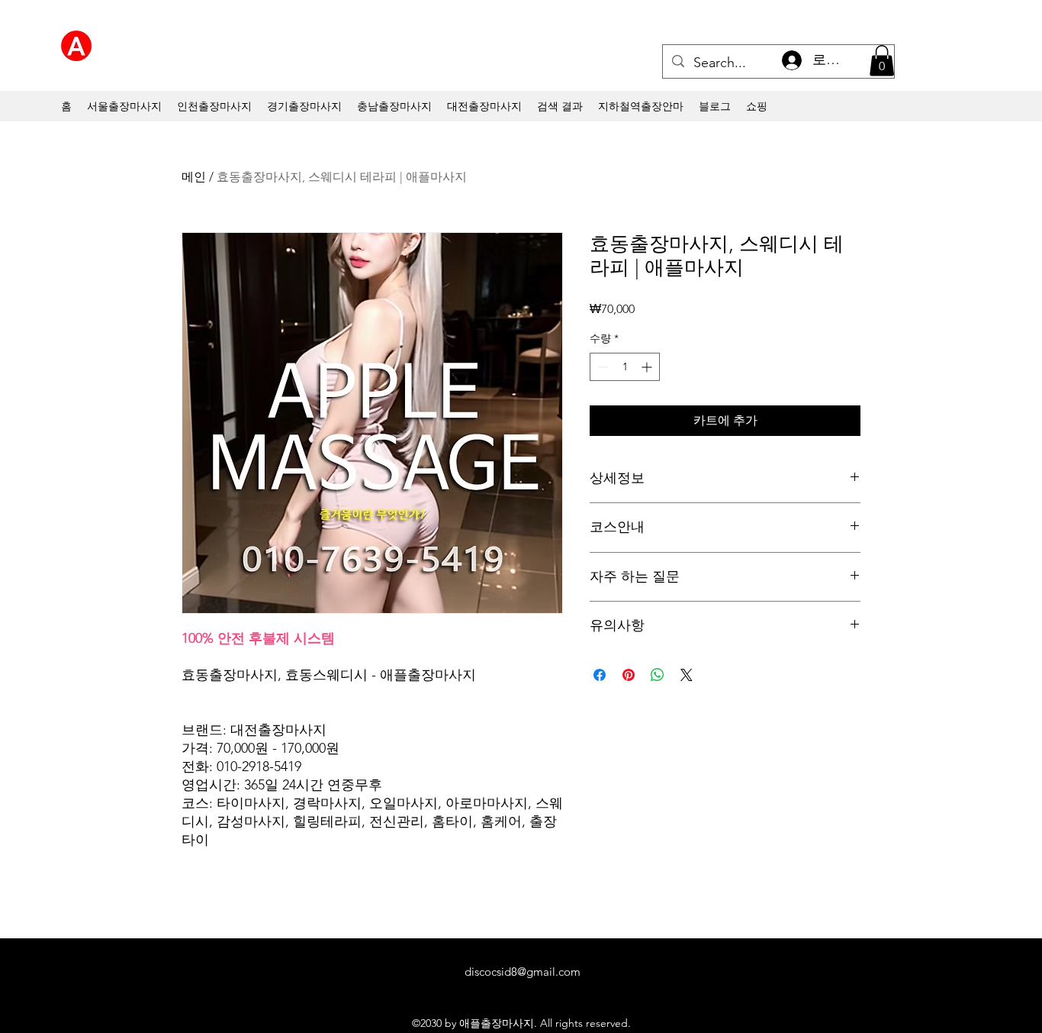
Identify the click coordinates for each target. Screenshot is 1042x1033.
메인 (194, 176)
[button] (882, 60)
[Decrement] (601, 366)
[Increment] (648, 366)
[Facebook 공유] (599, 675)
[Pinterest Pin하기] (628, 675)
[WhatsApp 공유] (657, 675)
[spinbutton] (624, 366)
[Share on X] (686, 675)
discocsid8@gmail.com (522, 971)
